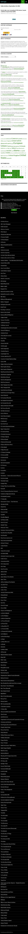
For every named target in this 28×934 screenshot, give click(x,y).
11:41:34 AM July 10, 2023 (6, 88)
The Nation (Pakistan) (5, 854)
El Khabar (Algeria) (5, 436)
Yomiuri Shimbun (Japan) (6, 920)
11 (6, 173)
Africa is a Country (5, 229)
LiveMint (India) (4, 649)
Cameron (14, 138)
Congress (9, 141)
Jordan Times (4, 589)
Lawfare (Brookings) (5, 636)
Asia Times (3, 273)
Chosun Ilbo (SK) (4, 343)
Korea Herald (4, 597)
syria (22, 152)
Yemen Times (4, 918)
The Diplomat (4, 831)
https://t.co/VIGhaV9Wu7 (19, 108)
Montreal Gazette (5, 672)
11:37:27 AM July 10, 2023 (6, 95)
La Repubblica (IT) (5, 626)
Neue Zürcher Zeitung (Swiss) (7, 680)
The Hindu (3, 841)
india (2, 148)
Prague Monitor (4, 740)
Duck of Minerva (4, 413)
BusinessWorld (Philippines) (7, 314)
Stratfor (2, 792)
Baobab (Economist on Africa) (7, 294)
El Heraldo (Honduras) (5, 434)
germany (13, 146)
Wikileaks (3, 899)
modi (12, 150)
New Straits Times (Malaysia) (7, 685)
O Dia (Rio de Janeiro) (5, 706)
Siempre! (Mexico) (5, 779)
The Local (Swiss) (4, 851)
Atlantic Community (5, 278)
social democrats (17, 152)
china (2, 141)
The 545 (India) (4, 815)
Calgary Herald (4, 317)
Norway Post (4, 698)
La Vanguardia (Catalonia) (6, 631)
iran (4, 148)
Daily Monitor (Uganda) (6, 374)
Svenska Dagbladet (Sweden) (7, 799)
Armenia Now (4, 265)
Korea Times (3, 600)
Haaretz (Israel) (4, 522)
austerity (4, 138)
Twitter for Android (18, 69)
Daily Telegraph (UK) (5, 387)
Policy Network (4, 732)
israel (6, 148)
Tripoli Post (3, 880)
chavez (25, 138)
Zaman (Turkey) (4, 923)
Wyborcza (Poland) (5, 910)
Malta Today (3, 659)
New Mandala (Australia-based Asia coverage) (11, 683)
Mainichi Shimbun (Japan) (6, 654)
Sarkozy (11, 152)
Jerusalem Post (4, 584)
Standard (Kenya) (4, 787)
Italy (8, 148)
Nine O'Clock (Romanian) (6, 696)
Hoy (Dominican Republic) (6, 532)
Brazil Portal (3, 307)
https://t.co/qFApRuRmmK (8, 114)
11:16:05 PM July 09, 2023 (6, 100)
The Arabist (3, 818)
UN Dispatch (3, 886)
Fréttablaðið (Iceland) (5, 496)
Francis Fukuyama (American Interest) (9, 491)
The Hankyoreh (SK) (5, 838)
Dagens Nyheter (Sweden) (7, 364)
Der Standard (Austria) (6, 403)
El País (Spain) (4, 447)
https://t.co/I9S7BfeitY (6, 81)
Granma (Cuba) (4, 512)
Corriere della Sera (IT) (6, 356)
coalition (4, 140)
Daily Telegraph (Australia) (6, 384)
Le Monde (3, 644)
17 (2, 175)
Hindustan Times (4, 527)
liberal (17, 148)
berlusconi (8, 138)
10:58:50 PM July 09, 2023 (6, 109)
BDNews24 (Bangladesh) (6, 299)
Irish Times (3, 566)
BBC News (3, 296)
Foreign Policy (4, 483)
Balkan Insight (4, 286)
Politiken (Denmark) (5, 737)
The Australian (4, 820)
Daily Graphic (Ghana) (5, 366)
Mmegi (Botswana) (5, 667)
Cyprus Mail (3, 361)
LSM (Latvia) (3, 652)
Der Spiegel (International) (7, 400)
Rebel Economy (4, 750)
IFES (2, 548)
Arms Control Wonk (5, 268)
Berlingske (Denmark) (5, 304)
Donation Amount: (5, 28)
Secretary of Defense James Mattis (10, 204)
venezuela (9, 158)
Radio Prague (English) (6, 748)
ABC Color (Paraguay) (5, 224)
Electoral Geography (5, 462)
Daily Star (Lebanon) (5, 382)
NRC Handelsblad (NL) (6, 704)
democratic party (6, 143)
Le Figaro (3, 639)
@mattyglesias (22, 91)
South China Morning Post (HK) (8, 784)
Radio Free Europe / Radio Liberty (8, 745)
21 (17, 175)
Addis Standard (4, 226)
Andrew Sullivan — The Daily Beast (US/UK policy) (12, 260)
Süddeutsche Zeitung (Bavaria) (8, 797)
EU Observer (4, 465)
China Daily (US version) (6, 335)
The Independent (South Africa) (8, 844)
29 (21, 177)
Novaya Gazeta (4, 701)
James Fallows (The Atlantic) (7, 576)
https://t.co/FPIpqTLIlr (19, 68)
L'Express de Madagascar (6, 610)
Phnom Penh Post (5, 729)
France (9, 146)
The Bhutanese (4, 823)
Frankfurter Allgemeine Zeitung (8, 493)
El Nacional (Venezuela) (6, 442)
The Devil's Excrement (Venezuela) (8, 828)
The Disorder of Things (6, 833)
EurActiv (3, 467)
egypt (12, 143)
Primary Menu (26, 1)
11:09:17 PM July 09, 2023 (6, 105)
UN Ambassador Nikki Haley (8, 207)
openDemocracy (4, 716)
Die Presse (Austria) (5, 408)
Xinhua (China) (4, 912)
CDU (23, 138)
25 (6, 177)
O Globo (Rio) (4, 709)
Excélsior (3, 473)
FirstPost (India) (4, 478)
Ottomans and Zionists (6, 722)
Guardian (3, 514)
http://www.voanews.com (6, 538)
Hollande (22, 146)
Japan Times (3, 579)
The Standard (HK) (5, 859)
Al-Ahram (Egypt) (4, 239)
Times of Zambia (4, 872)
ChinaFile (3, 340)
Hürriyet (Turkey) (4, 543)
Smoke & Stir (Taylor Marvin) (7, 781)
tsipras (7, 155)
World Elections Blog (5, 905)
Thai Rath (3, 812)
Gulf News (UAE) (4, 519)
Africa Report (4, 231)
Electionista (3, 460)
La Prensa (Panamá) (5, 621)
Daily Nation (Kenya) (5, 377)
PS (21, 150)
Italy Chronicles (4, 569)
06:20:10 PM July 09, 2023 (6, 122)
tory (2, 155)
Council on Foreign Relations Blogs (8, 359)
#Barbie (2, 104)
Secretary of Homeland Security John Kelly (11, 205)
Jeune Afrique (4, 587)
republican (3, 152)
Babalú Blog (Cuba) (5, 283)
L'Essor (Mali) (3, 608)
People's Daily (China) (5, 727)
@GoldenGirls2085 (6, 103)
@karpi (3, 72)
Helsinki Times (4, 525)
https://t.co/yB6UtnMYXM (18, 125)
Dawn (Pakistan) (4, 395)
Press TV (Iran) (4, 742)
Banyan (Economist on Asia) (7, 291)
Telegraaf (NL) (4, 810)
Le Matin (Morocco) (5, 641)
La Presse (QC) (4, 623)
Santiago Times (4, 763)
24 (2, 177)
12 (10, 173)
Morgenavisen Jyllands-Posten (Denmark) (10, 675)
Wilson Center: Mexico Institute (8, 902)
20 (14, 175)
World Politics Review (5, 907)
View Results (14, 212)
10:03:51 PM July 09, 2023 (6, 116)
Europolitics (3, 470)
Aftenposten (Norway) (6, 234)
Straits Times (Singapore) (6, 789)
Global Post (3, 506)
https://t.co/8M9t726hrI (6, 74)
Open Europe (4, 714)
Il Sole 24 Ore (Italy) (5, 550)
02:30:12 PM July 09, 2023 (6, 126)
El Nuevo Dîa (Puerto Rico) (6, 444)
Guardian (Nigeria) (5, 517)
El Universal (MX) (4, 455)
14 (17, 173)
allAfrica (2, 247)
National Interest (4, 678)
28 (17, 177)
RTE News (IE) (4, 761)
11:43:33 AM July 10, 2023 (6, 82)
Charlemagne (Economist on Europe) (9, 327)
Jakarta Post (3, 574)
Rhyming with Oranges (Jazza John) (8, 755)
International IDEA (5, 561)
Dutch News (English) (5, 416)
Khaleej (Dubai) (4, 595)
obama (16, 150)
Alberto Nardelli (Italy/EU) (6, 244)
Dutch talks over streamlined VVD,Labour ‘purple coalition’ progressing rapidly (13, 11)
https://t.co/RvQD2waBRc (8, 94)
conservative (16, 141)
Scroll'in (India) (4, 771)
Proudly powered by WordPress (7, 932)
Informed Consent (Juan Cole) (7, 556)
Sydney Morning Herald (6, 802)
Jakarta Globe (4, 571)
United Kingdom (14, 155)
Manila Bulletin (4, 662)
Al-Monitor (3, 242)
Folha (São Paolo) (4, 480)
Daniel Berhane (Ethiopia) (6, 390)
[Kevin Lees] (4, 65)
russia (8, 153)
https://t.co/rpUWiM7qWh (14, 87)
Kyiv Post (3, 602)
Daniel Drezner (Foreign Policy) (7, 392)
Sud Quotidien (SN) (5, 794)
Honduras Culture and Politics (7, 530)
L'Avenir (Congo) (4, 605)
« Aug (2, 178)
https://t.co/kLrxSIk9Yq (14, 104)
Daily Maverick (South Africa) (7, 372)
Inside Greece (4, 558)
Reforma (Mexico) (5, 753)
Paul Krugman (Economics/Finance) (8, 724)
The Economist (4, 836)
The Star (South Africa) (6, 862)
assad (2, 138)
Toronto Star (4, 877)
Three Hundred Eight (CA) (6, 864)
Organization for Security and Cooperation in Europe (12, 719)
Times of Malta (4, 870)
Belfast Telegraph (5, 301)
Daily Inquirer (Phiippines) (6, 369)
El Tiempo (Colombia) (5, 452)
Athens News (4, 276)
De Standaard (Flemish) (6, 397)
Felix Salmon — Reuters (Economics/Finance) (11, 475)
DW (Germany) (4, 418)
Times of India (4, 867)
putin (23, 150)
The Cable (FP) (4, 825)
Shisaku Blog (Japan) (5, 776)
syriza (25, 152)
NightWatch (3, 693)
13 (14, 173)
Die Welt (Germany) (5, 410)
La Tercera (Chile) (5, 628)
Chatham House (4, 333)
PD (20, 150)
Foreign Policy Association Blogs (8, 486)
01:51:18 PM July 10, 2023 (6, 76)
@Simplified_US (5, 66)
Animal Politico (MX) (5, 263)
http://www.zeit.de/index (6, 540)
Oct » (5, 178)
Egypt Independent (5, 429)
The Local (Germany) (5, 849)
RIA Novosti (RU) (4, 758)
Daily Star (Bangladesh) (6, 379)
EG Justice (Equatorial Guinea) (7, 426)
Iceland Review (4, 545)
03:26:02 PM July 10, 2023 (6, 69)
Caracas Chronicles (5, 320)
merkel (8, 151)
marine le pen (3, 150)
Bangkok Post (4, 289)
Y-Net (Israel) (4, 915)
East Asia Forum (4, 423)
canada (20, 138)
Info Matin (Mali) (4, 553)
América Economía (5, 250)
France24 (3, 488)
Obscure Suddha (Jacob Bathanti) (8, 711)
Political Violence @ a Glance (7, 735)
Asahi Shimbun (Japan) (6, 270)
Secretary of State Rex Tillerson (9, 203)
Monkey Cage (4, 670)
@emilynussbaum (6, 118)
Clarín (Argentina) (5, 348)
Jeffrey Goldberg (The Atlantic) (8, 582)
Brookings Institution (5, 309)
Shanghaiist (3, 774)
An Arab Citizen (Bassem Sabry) (8, 255)
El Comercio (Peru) (5, 431)
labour (14, 148)
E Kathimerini (4, 421)
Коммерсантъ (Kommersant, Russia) (9, 925)
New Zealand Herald (5, 691)
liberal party (21, 148)
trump (4, 155)
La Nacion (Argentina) (5, 618)
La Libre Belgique (4, 615)
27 (14, 177)
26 (10, 177)
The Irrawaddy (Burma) (6, 846)
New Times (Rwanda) (5, 688)
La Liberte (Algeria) (5, 613)
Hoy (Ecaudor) (4, 535)
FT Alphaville (3, 499)
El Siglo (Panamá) (4, 449)
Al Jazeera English (5, 237)
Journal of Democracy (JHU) (7, 592)
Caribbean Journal (5, 325)
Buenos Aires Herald (5, 312)
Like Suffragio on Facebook (9, 184)
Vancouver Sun (4, 889)
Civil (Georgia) (4, 346)
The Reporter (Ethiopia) (6, 857)
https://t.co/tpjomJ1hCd (14, 99)
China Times (3, 338)
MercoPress (3, 665)
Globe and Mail (4, 509)
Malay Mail (3, 657)
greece (17, 146)
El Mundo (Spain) (4, 439)
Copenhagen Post (5, 353)
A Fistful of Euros (4, 221)
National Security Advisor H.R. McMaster (11, 208)
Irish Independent (5, 563)
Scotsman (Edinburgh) (6, 768)
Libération (3, 646)
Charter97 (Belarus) (5, 330)
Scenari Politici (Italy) (5, 766)
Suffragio (3, 2)
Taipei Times (3, 805)
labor (11, 148)
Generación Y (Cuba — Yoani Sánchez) (9, 501)
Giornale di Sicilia (4, 504)
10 (2, 173)
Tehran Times (4, 807)
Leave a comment (12, 13)
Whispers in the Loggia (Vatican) (8, 897)
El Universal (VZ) (4, 457)
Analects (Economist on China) (7, 257)
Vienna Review (4, 894)
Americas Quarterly (5, 252)
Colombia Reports (5, 351)
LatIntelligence (4, 633)
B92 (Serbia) (3, 281)
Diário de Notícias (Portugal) (7, 405)
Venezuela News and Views (7, 892)
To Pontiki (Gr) (4, 875)
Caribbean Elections (5, 322)
